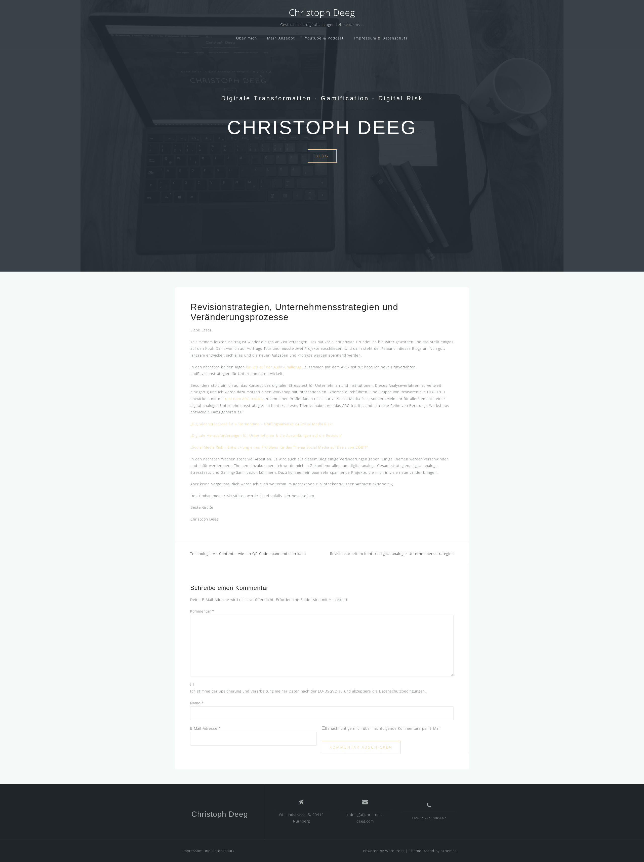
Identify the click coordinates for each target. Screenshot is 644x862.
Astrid (429, 850)
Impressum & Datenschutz (381, 38)
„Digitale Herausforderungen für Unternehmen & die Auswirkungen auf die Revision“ (266, 435)
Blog (322, 155)
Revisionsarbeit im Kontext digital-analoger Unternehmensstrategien (392, 553)
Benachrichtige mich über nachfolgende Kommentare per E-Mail (382, 728)
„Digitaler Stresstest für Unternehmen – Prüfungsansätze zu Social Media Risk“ (261, 423)
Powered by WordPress (384, 850)
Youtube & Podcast (324, 38)
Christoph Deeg (322, 12)
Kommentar (202, 611)
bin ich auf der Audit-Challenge (274, 367)
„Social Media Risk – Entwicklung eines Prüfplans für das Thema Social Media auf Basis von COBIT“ (279, 447)
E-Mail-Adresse (205, 728)
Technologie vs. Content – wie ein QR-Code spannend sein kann (248, 553)
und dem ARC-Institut (244, 398)
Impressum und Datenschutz (208, 850)
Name (197, 703)
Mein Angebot (281, 38)
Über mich (246, 38)
